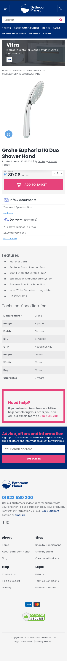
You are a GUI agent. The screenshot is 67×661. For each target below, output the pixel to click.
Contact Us (9, 574)
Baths (46, 28)
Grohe (41, 161)
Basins (56, 28)
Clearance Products (47, 558)
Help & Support (50, 510)
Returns (39, 574)
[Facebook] (3, 522)
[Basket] (61, 8)
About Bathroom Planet (16, 551)
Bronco (48, 641)
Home (5, 70)
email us (20, 515)
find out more (10, 238)
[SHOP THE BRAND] (9, 59)
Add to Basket (36, 185)
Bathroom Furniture (26, 28)
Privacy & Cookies (45, 587)
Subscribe (34, 458)
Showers (34, 33)
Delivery (6, 587)
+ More (47, 33)
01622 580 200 (49, 416)
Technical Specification (18, 207)
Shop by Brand (44, 551)
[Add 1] (61, 173)
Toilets (6, 28)
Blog (4, 558)
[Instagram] (7, 522)
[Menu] (5, 8)
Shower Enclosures (14, 33)
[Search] (61, 19)
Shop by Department (48, 545)
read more (8, 213)
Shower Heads (34, 70)
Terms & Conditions (47, 580)
